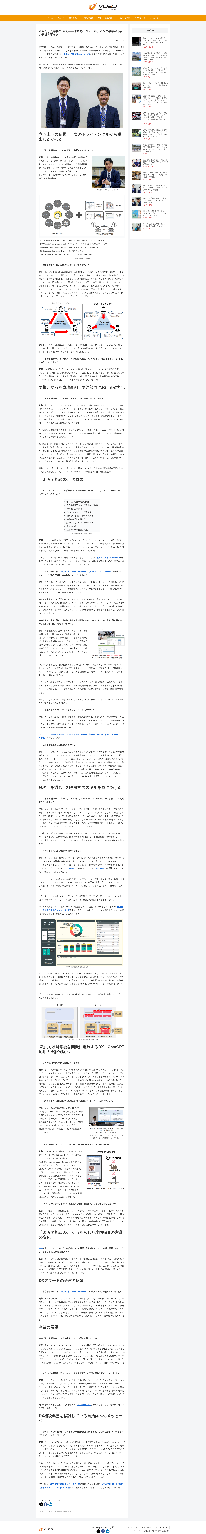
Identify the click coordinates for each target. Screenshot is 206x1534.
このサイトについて (133, 1527)
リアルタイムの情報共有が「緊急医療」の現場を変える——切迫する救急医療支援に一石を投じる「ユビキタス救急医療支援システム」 (155, 117)
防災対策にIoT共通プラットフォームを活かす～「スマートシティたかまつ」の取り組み (155, 213)
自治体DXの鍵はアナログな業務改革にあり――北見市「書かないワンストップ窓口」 (155, 175)
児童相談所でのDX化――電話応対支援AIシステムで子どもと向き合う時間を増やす (155, 162)
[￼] (82, 236)
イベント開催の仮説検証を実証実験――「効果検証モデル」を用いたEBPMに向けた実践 (155, 188)
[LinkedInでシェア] (50, 1504)
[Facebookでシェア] (46, 1504)
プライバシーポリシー (160, 1527)
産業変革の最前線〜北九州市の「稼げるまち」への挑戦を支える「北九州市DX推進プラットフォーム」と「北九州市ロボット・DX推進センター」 (155, 100)
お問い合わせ (146, 1527)
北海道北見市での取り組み (108, 558)
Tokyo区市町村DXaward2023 (77, 54)
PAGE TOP (200, 1486)
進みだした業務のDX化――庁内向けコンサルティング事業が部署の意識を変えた (155, 200)
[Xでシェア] (41, 1504)
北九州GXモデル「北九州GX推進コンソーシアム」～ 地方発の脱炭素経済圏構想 (155, 85)
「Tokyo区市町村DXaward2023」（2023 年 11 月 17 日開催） (85, 571)
